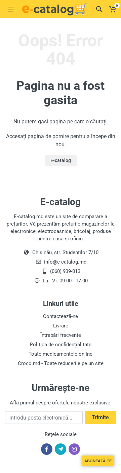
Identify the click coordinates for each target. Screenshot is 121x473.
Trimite (100, 417)
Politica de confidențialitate (60, 345)
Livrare (60, 326)
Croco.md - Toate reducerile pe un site (61, 363)
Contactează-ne (60, 316)
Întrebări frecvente (60, 335)
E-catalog (60, 160)
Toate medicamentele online (60, 354)
